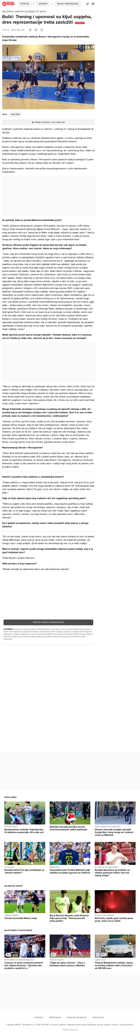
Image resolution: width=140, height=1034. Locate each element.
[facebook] (30, 30)
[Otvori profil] (87, 4)
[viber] (36, 30)
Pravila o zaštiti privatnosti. (123, 1025)
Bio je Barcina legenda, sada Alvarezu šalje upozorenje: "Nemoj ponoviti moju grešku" (69, 918)
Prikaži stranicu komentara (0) (48, 622)
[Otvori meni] (92, 4)
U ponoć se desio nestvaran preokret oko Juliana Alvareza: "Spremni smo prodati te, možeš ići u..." (23, 965)
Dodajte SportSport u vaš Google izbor (50, 122)
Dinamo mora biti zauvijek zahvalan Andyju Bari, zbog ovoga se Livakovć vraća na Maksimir (114, 832)
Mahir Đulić (15, 114)
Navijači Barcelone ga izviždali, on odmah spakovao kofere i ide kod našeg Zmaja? (112, 873)
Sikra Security (73, 1029)
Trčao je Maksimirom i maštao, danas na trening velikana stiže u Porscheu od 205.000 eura (114, 965)
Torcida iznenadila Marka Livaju (20, 918)
